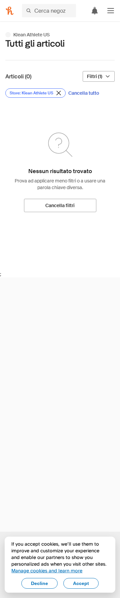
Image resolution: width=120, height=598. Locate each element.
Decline (39, 583)
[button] (111, 10)
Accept (81, 583)
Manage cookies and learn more (46, 570)
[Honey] (9, 10)
